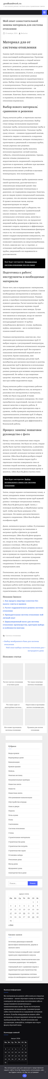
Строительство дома (16, 842)
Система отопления (13, 636)
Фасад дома (13, 864)
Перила (11, 811)
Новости (11, 789)
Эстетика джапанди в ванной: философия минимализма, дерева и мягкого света (23, 944)
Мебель (11, 771)
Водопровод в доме (16, 757)
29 (33, 917)
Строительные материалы (19, 837)
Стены (11, 833)
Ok (25, 1076)
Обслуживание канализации (20, 797)
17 (11, 913)
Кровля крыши (14, 766)
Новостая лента (14, 784)
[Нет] (45, 1072)
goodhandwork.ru (12, 3)
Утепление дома (15, 859)
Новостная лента (15, 793)
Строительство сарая (17, 850)
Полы (10, 819)
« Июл (10, 925)
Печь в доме (13, 815)
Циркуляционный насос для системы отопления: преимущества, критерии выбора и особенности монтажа (23, 624)
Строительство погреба (17, 846)
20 (24, 913)
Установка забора (15, 855)
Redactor (24, 33)
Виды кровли (13, 753)
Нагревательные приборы (19, 780)
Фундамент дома (15, 868)
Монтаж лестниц (15, 775)
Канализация (14, 762)
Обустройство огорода (17, 802)
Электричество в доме (17, 873)
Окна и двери (13, 806)
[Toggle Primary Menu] (44, 12)
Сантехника (13, 824)
